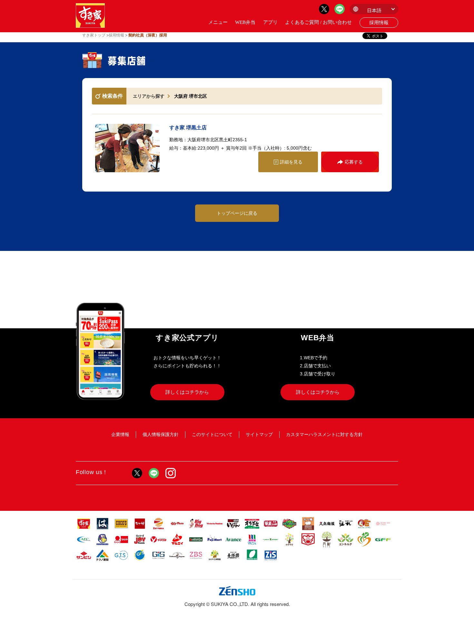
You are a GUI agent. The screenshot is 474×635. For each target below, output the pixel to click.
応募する (354, 161)
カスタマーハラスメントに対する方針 (324, 434)
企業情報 (120, 434)
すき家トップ (93, 35)
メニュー (218, 22)
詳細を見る (291, 161)
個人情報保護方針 (161, 434)
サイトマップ (259, 434)
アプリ (270, 22)
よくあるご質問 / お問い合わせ (318, 22)
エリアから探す (148, 96)
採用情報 (379, 22)
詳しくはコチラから (187, 392)
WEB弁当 (245, 22)
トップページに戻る (237, 213)
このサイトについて (212, 434)
